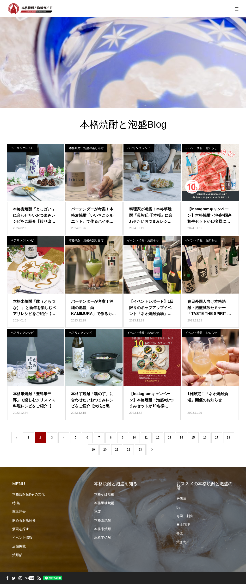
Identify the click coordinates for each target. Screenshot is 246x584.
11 (146, 437)
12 (158, 437)
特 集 (16, 503)
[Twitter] (13, 578)
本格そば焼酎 (104, 494)
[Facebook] (7, 578)
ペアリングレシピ (22, 148)
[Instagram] (20, 578)
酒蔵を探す (20, 529)
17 (216, 437)
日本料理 (183, 525)
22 (128, 449)
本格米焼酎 (102, 529)
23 (140, 449)
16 (205, 437)
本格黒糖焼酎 (104, 503)
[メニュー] (236, 8)
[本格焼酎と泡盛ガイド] (30, 8)
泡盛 (97, 512)
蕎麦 (179, 533)
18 (228, 437)
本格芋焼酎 (102, 538)
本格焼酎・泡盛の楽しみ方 (86, 148)
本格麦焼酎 (102, 520)
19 (93, 449)
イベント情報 (22, 538)
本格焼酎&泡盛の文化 (28, 494)
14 (181, 437)
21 (116, 449)
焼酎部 (17, 555)
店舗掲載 (19, 546)
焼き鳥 (181, 542)
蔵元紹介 (19, 512)
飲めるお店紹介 (24, 520)
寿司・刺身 (184, 516)
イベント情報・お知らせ (201, 148)
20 (105, 449)
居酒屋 (181, 499)
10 (134, 437)
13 (169, 437)
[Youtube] (29, 578)
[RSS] (39, 578)
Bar (179, 507)
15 (193, 437)
